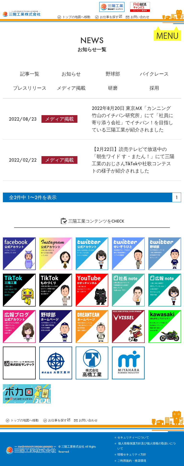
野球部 (113, 74)
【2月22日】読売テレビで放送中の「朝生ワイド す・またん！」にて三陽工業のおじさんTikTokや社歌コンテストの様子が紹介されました (133, 160)
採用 (154, 88)
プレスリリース (29, 88)
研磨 (113, 88)
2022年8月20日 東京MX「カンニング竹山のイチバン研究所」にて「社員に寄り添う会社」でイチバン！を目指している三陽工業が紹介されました (132, 119)
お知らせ (71, 74)
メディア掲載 (71, 88)
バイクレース (154, 74)
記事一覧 (29, 74)
